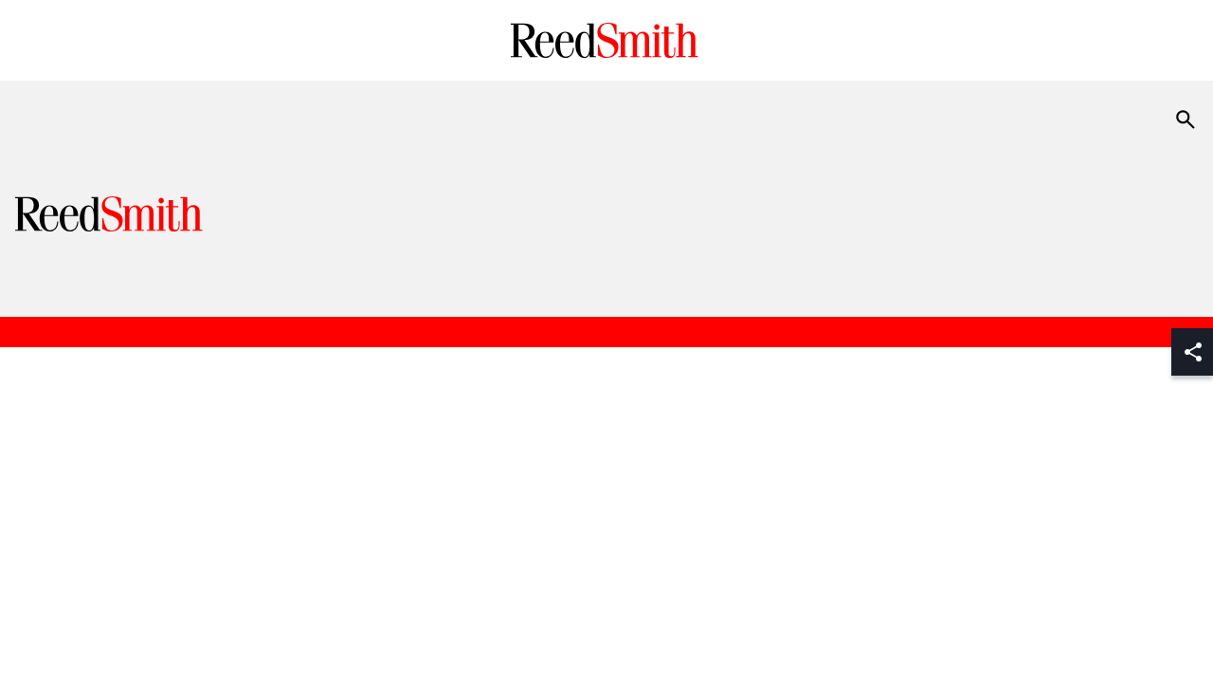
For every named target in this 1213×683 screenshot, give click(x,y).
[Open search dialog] (1185, 119)
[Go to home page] (607, 40)
